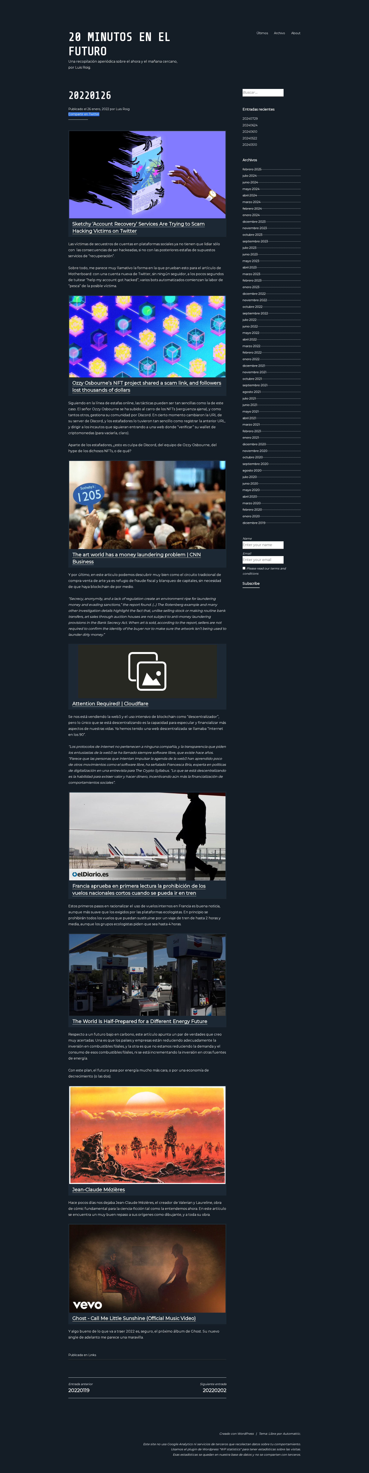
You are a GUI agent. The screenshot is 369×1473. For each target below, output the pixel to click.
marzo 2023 (251, 274)
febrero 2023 (252, 280)
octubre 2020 (253, 457)
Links (92, 1355)
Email (247, 553)
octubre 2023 (252, 235)
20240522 (250, 138)
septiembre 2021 (255, 385)
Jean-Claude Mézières (98, 1190)
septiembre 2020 (255, 464)
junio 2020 (250, 484)
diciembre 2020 (254, 444)
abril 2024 (250, 195)
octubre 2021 (252, 379)
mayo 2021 (251, 411)
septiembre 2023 (255, 241)
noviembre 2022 (255, 300)
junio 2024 (250, 182)
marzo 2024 (252, 202)
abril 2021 (249, 418)
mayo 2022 (251, 333)
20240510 (250, 145)
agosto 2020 (252, 470)
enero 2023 (251, 287)
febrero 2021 (252, 431)
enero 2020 (251, 516)
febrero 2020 (252, 510)
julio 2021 (249, 398)
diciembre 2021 (254, 366)
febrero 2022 (252, 352)
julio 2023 (249, 248)
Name (247, 538)
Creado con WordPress (236, 1434)
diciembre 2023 (254, 222)
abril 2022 (250, 339)
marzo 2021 (251, 425)
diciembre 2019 (254, 523)
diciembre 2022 (254, 294)
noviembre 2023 (255, 228)
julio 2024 (250, 176)
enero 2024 (251, 215)
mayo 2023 (251, 261)
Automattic (291, 1434)
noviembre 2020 (255, 451)
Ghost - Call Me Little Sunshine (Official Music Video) (134, 1318)
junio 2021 (250, 405)
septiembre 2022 (255, 313)
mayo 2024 (251, 189)
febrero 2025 (252, 169)
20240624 (250, 125)
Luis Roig (123, 109)
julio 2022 (249, 320)
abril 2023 (250, 267)
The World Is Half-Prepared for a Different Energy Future (139, 1021)
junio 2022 (250, 326)
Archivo (279, 33)
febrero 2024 (252, 209)
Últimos (262, 33)
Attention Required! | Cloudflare (110, 704)
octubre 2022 (252, 307)
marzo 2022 (251, 346)
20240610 (250, 132)
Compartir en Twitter (83, 114)
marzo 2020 (252, 503)
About (295, 33)
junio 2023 (250, 254)
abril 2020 (250, 497)
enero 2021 (251, 438)
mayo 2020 (251, 490)
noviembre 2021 (254, 372)
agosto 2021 (252, 392)
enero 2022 (251, 359)
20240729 (250, 119)
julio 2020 (250, 477)
